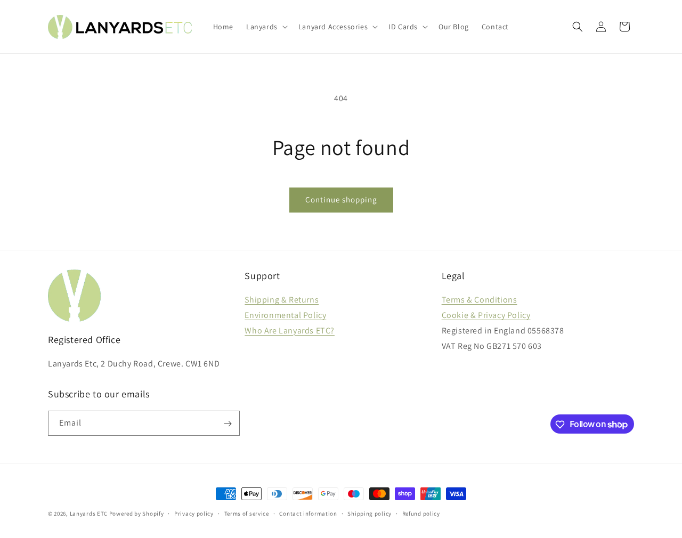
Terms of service (246, 513)
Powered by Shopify (136, 513)
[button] (266, 26)
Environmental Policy (285, 315)
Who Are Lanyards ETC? (290, 330)
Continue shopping (341, 199)
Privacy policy (194, 513)
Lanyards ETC (89, 513)
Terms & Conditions (479, 299)
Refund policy (421, 513)
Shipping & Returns (282, 299)
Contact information (308, 513)
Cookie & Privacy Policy (486, 315)
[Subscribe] (227, 423)
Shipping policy (369, 513)
